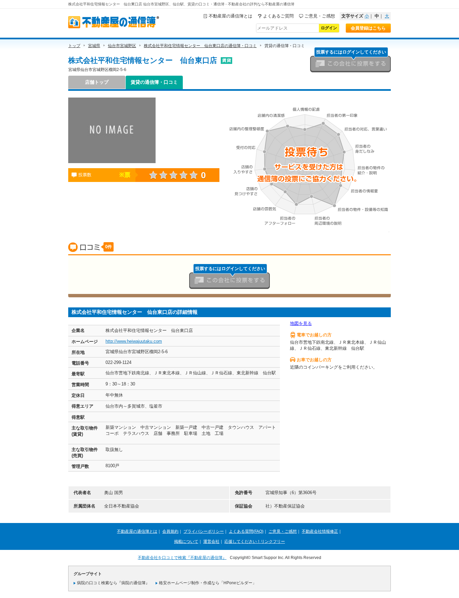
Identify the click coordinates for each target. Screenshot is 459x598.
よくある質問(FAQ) (246, 531)
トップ (74, 45)
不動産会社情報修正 (320, 531)
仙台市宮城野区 (122, 45)
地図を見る (301, 323)
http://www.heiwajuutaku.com (134, 341)
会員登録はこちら (368, 28)
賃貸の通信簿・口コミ (154, 82)
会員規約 (170, 531)
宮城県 (94, 45)
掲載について (186, 541)
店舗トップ (97, 82)
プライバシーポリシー (203, 531)
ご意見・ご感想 (319, 15)
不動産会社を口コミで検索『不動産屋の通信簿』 (182, 557)
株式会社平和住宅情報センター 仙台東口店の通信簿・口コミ (200, 45)
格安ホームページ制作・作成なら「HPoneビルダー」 (207, 583)
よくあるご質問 (278, 15)
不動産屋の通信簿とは (230, 15)
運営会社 (211, 541)
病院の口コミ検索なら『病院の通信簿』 (113, 583)
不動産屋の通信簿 (113, 22)
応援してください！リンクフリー (254, 541)
